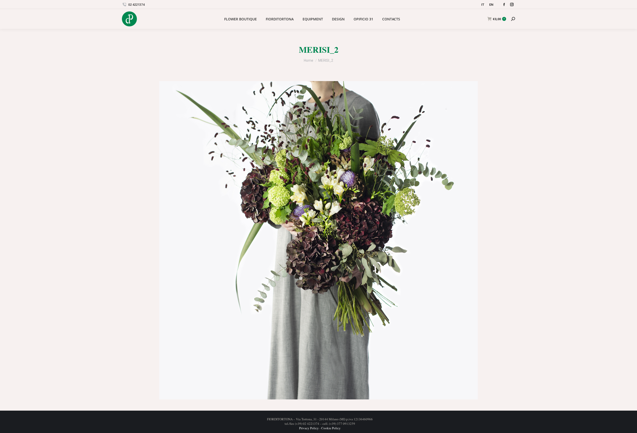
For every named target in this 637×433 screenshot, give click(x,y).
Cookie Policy (331, 428)
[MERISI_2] (318, 240)
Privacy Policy (309, 428)
